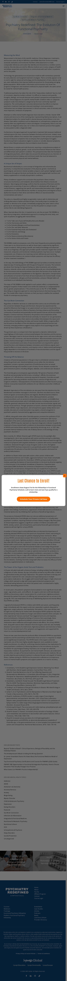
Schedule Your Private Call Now (33, 499)
